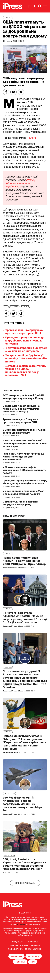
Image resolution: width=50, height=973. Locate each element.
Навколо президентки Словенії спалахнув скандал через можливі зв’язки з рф (25, 443)
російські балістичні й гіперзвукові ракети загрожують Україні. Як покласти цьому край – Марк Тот (23, 804)
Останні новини (12, 390)
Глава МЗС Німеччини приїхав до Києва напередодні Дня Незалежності (23, 456)
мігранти (25, 307)
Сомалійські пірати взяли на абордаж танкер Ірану (20, 503)
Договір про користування (25, 949)
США (5, 307)
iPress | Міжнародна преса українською (20, 183)
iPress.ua (21, 924)
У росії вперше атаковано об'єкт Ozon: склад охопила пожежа (24, 492)
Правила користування (25, 945)
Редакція (17, 941)
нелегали (14, 307)
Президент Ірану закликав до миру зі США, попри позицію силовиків (24, 340)
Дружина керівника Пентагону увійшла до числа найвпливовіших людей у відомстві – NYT (25, 370)
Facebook (16, 956)
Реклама (32, 941)
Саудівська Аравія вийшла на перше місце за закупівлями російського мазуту (21, 408)
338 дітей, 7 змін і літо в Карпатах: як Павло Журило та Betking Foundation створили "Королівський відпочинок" (24, 864)
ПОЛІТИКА (8, 17)
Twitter (20, 962)
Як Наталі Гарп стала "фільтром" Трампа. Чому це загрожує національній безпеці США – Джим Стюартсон (25, 617)
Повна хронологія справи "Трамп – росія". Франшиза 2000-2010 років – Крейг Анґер (24, 561)
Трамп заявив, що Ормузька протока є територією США (24, 332)
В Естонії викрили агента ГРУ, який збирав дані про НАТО (24, 431)
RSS (33, 962)
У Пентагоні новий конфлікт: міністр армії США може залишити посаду (24, 470)
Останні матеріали (14, 516)
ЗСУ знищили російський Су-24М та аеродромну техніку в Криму (23, 397)
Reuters (31, 137)
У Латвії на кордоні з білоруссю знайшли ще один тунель (26, 350)
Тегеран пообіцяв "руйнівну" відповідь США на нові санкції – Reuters (26, 358)
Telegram (33, 956)
